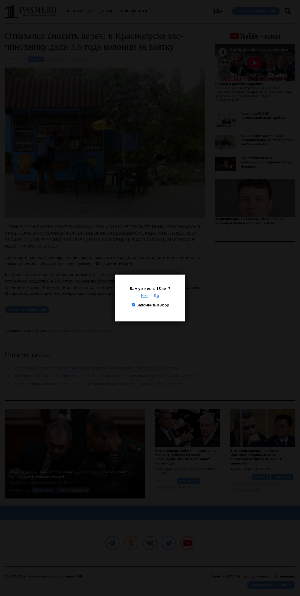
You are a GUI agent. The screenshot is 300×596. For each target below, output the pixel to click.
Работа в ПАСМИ (226, 576)
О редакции (285, 576)
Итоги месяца (188, 481)
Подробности (134, 11)
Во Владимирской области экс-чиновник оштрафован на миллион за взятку (249, 221)
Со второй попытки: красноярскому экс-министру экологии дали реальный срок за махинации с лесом (106, 375)
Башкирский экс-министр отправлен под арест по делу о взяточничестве (267, 140)
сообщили (106, 274)
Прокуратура (77, 59)
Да (156, 295)
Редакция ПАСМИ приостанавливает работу (263, 115)
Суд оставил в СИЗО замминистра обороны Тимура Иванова (266, 162)
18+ (217, 11)
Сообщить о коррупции (255, 11)
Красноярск (55, 59)
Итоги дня (261, 477)
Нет (144, 295)
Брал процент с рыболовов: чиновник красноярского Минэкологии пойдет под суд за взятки (97, 368)
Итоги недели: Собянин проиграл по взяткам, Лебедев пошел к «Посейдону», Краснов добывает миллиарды (186, 457)
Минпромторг (274, 483)
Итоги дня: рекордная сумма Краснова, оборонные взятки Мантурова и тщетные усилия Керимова (256, 457)
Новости (74, 11)
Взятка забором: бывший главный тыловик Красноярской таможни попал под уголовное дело (98, 383)
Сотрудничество (257, 576)
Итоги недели (43, 490)
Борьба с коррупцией (73, 490)
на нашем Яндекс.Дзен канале (82, 330)
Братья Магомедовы (246, 483)
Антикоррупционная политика (177, 487)
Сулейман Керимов (245, 489)
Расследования (101, 11)
